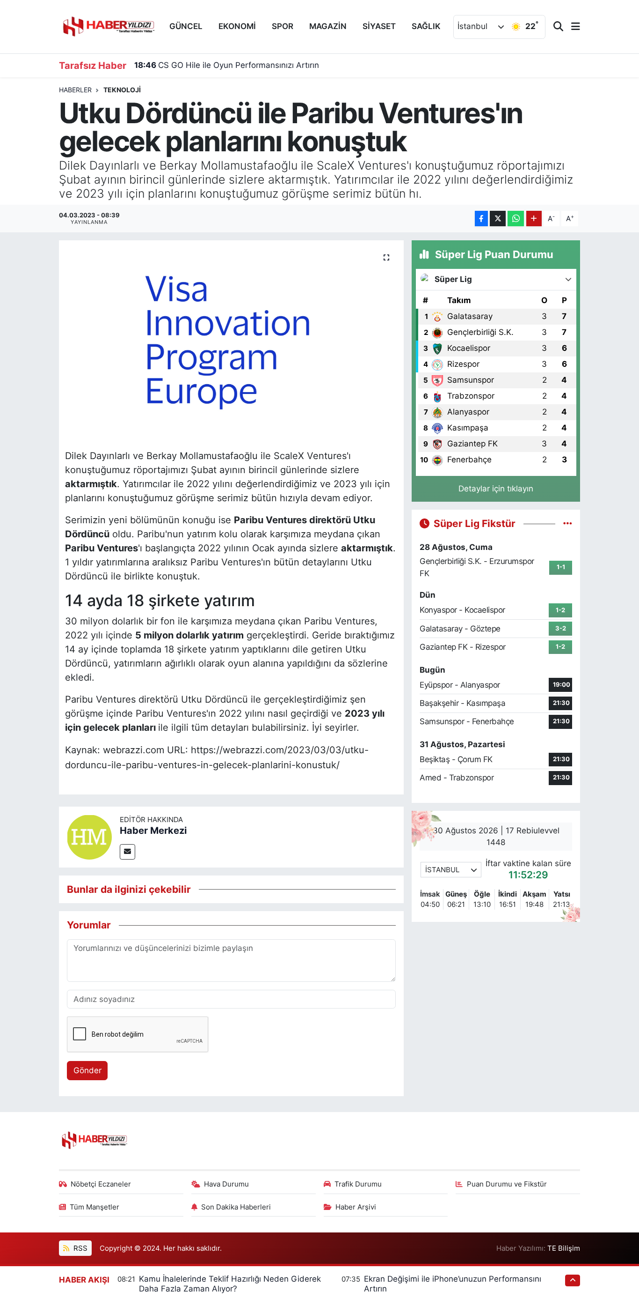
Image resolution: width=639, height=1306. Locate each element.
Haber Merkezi (153, 830)
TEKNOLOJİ (122, 90)
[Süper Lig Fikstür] (567, 523)
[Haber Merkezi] (89, 836)
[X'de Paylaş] (498, 218)
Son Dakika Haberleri (236, 1207)
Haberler (75, 90)
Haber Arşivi (355, 1207)
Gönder (87, 1070)
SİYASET (379, 26)
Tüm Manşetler (94, 1207)
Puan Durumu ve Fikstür (507, 1184)
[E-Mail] (127, 852)
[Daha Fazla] (534, 218)
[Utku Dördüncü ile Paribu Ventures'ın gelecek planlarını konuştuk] (231, 341)
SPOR (282, 26)
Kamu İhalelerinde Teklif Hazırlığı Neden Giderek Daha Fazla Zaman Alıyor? (230, 1283)
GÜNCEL (186, 26)
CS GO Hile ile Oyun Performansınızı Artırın (226, 65)
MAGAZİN (328, 26)
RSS (79, 1248)
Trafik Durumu (358, 1184)
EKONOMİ (237, 26)
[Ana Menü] (571, 27)
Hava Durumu (226, 1184)
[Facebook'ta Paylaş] (481, 218)
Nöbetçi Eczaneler (101, 1184)
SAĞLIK (426, 26)
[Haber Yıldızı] (108, 25)
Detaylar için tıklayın (495, 488)
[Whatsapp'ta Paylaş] (516, 218)
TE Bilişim (563, 1248)
